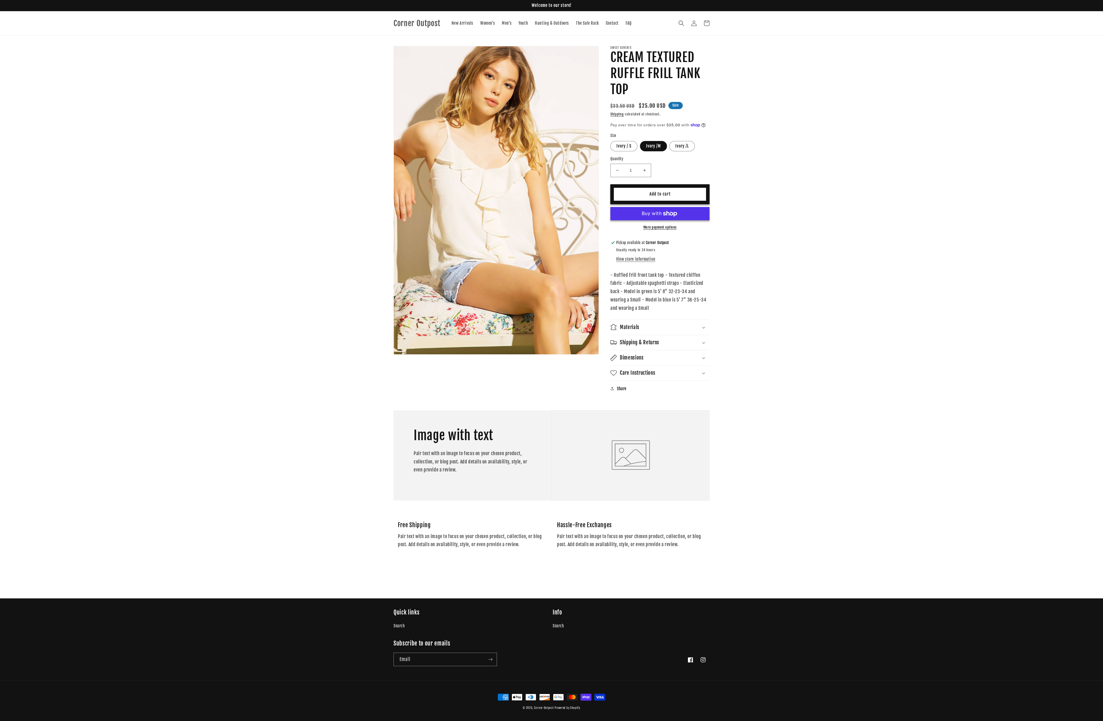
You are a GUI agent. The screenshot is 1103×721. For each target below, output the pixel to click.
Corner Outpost (544, 708)
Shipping (617, 114)
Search (399, 625)
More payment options (660, 227)
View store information (635, 259)
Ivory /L (682, 146)
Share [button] (621, 388)
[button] (681, 23)
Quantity (616, 158)
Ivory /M (653, 146)
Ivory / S (623, 146)
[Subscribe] (490, 659)
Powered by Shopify (567, 708)
